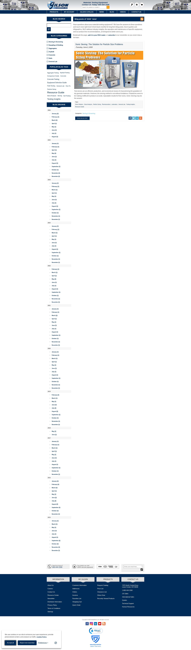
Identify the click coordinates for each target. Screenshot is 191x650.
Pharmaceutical (106, 104)
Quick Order (76, 605)
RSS (141, 19)
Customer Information (79, 585)
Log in (132, 5)
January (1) (55, 143)
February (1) (55, 117)
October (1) (55, 170)
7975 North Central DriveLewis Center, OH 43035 (130, 586)
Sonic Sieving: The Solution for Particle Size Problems (99, 44)
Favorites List (76, 598)
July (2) (54, 408)
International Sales (128, 597)
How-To (68, 86)
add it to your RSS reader (97, 35)
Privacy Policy (52, 605)
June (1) (54, 130)
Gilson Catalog (87, 12)
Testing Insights (130, 104)
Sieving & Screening (88, 113)
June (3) (54, 530)
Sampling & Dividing (56, 45)
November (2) (56, 173)
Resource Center (53, 595)
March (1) (54, 189)
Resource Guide (79, 106)
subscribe (111, 35)
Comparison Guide (53, 76)
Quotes (124, 600)
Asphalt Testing (65, 72)
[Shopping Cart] (142, 5)
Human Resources (128, 607)
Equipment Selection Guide (57, 82)
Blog (112, 12)
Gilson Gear (101, 595)
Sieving (59, 95)
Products (54, 12)
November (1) (56, 216)
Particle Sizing (97, 104)
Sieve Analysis (88, 104)
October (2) (55, 510)
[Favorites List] (137, 5)
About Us (51, 585)
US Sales (125, 593)
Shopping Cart (77, 602)
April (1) (54, 123)
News (101, 12)
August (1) (55, 136)
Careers (50, 588)
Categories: (78, 113)
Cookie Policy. (42, 637)
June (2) (54, 405)
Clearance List (102, 592)
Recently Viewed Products (106, 598)
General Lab (121, 104)
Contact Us (136, 12)
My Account (69, 12)
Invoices (75, 595)
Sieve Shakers (79, 104)
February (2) (55, 395)
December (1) (56, 219)
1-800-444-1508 (127, 590)
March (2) (54, 120)
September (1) (56, 166)
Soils (50, 58)
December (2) (56, 176)
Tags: (76, 102)
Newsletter (51, 598)
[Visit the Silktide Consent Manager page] (55, 642)
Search (49, 29)
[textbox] (59, 25)
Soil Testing (67, 96)
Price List (100, 588)
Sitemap (50, 611)
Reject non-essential (27, 643)
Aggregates (53, 48)
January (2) (55, 113)
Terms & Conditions (54, 608)
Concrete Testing (53, 79)
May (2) (54, 153)
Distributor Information (55, 602)
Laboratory (114, 104)
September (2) (56, 507)
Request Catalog (102, 585)
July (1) (54, 133)
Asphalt (51, 51)
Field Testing (51, 86)
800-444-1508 (103, 5)
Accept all (10, 643)
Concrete (52, 55)
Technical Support (128, 603)
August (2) (55, 411)
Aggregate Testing (53, 73)
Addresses (75, 588)
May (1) (54, 127)
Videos (123, 12)
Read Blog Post (82, 118)
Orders (74, 592)
